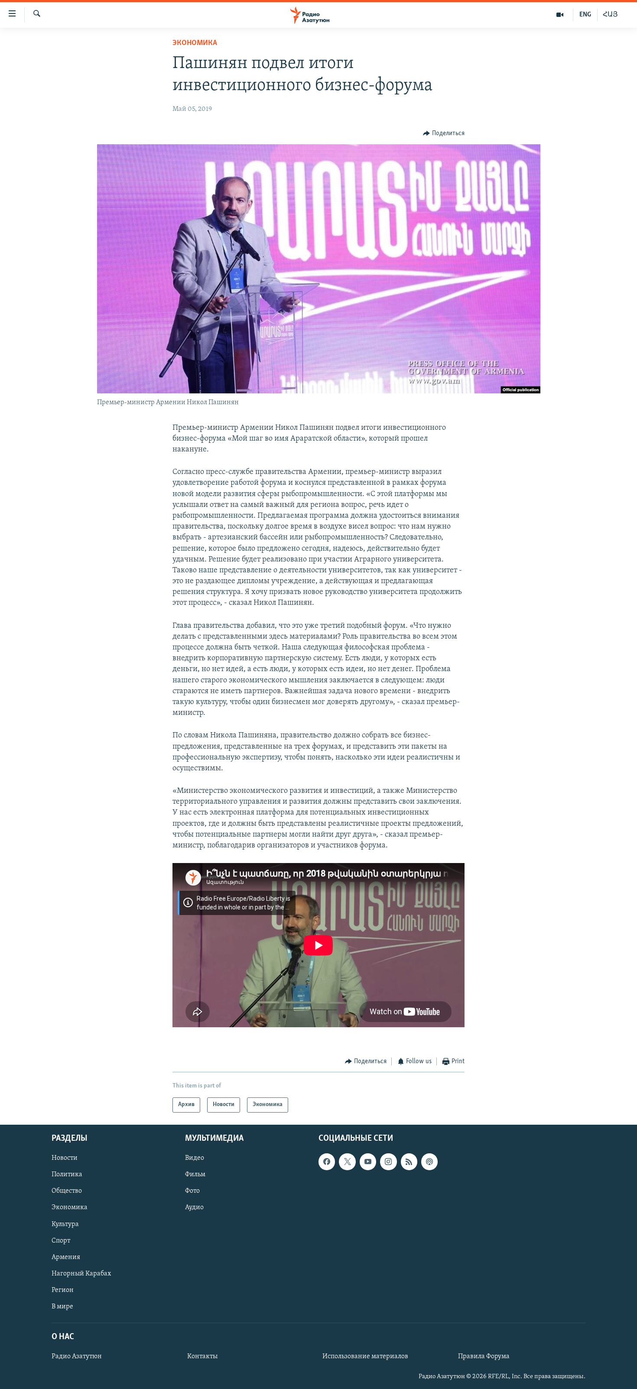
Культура (65, 1223)
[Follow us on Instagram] (388, 1161)
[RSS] (409, 1161)
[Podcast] (429, 1161)
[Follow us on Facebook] (326, 1161)
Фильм (195, 1174)
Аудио (194, 1207)
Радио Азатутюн (77, 1356)
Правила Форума (484, 1356)
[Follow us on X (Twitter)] (347, 1161)
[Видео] (560, 15)
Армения (66, 1256)
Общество (67, 1191)
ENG (585, 14)
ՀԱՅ (610, 14)
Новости (65, 1158)
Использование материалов (365, 1356)
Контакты (202, 1356)
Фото (192, 1191)
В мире (62, 1306)
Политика (67, 1174)
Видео (194, 1158)
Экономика (194, 43)
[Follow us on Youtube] (368, 1161)
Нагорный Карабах (81, 1273)
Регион (63, 1289)
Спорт (61, 1240)
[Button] (444, 133)
